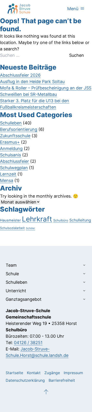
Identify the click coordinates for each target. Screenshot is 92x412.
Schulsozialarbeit (12, 228)
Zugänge (52, 372)
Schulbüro (60, 220)
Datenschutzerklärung (25, 380)
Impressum (73, 372)
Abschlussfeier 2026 (20, 75)
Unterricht (16, 290)
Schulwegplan (14, 167)
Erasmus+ (10, 142)
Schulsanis (10, 154)
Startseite (14, 372)
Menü (75, 8)
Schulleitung (80, 220)
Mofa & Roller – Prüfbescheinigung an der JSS (45, 87)
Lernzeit (8, 174)
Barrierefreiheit (62, 380)
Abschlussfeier (14, 161)
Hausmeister (10, 220)
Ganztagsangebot (24, 299)
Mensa (6, 180)
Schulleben (11, 122)
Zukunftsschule (15, 135)
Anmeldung (11, 148)
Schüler (30, 228)
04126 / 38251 (28, 342)
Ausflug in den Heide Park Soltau (32, 81)
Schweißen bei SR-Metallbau (28, 94)
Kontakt (34, 372)
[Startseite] (19, 9)
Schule (12, 273)
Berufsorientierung (18, 129)
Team (11, 265)
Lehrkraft (37, 219)
